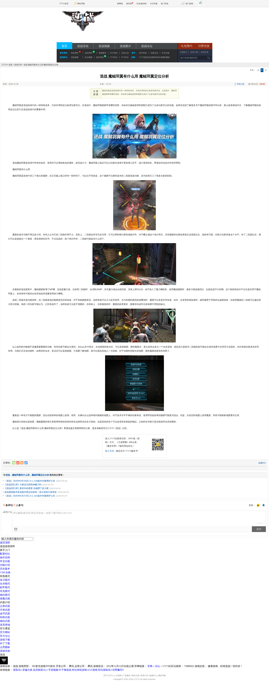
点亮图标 (5, 647)
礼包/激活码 (141, 3)
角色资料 (74, 53)
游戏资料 (88, 53)
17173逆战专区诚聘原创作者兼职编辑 (154, 57)
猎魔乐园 (5, 598)
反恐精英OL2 (40, 670)
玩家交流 (154, 53)
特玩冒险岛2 (105, 670)
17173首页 (63, 3)
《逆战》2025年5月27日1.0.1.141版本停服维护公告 (29, 496)
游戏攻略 (74, 57)
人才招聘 (117, 675)
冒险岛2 (17, 670)
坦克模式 (5, 591)
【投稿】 (262, 84)
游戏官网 (204, 52)
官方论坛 (5, 636)
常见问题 (5, 561)
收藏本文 (262, 463)
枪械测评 (102, 53)
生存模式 (5, 583)
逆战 (10, 65)
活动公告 (125, 53)
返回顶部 (5, 542)
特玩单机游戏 (79, 670)
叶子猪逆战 (65, 670)
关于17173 (108, 675)
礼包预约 (186, 45)
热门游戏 (189, 3)
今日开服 (153, 3)
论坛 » (158, 666)
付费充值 (203, 45)
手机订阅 (240, 84)
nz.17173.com (82, 39)
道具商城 (5, 624)
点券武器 (5, 606)
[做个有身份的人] (258, 505)
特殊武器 (5, 617)
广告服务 (126, 675)
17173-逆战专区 (83, 35)
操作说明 (5, 557)
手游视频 (53, 670)
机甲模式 (5, 587)
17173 (4, 65)
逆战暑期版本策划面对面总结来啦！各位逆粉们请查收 (30, 492)
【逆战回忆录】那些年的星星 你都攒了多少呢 (26, 488)
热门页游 (164, 3)
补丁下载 (5, 643)
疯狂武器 (5, 621)
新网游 (120, 3)
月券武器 (5, 609)
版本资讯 (100, 57)
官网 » (150, 666)
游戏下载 (194, 52)
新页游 (129, 3)
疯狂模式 (5, 595)
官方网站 (5, 632)
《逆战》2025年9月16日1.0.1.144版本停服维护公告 (29, 481)
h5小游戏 (92, 670)
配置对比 (5, 553)
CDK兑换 (5, 572)
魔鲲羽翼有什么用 (21, 475)
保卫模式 (5, 580)
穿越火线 (27, 670)
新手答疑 (143, 53)
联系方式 (144, 675)
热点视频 (88, 57)
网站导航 (81, 3)
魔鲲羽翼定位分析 (40, 475)
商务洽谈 (135, 675)
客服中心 (153, 675)
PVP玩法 (113, 57)
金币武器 (5, 613)
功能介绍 (5, 565)
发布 (258, 529)
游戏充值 (5, 651)
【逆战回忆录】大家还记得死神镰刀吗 (22, 484)
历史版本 (5, 568)
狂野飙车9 (118, 670)
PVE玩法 (125, 57)
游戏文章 (18, 65)
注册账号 (183, 52)
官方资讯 (114, 53)
